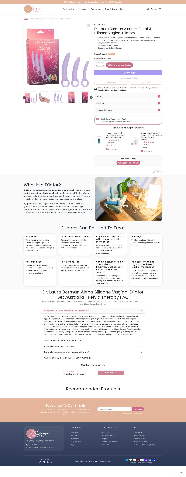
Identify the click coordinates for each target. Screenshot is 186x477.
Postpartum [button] (96, 9)
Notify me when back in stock (119, 65)
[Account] (152, 9)
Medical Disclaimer (140, 442)
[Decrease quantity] (96, 65)
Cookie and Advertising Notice (144, 445)
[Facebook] (40, 462)
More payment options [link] (128, 78)
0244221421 (33, 445)
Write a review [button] (111, 373)
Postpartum (75, 438)
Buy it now (111, 83)
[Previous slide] (24, 395)
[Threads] (48, 462)
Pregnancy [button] (82, 9)
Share (158, 171)
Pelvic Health (75, 432)
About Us (105, 432)
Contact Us (106, 445)
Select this (112, 149)
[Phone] (51, 462)
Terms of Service (127, 413)
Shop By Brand (111, 9)
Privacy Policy (139, 413)
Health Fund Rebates (109, 442)
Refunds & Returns (108, 435)
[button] (148, 9)
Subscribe (137, 409)
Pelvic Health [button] (68, 9)
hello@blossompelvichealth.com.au (41, 447)
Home (26, 19)
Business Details (139, 438)
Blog (121, 9)
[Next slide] (91, 97)
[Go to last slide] (24, 97)
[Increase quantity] (103, 65)
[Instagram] (44, 462)
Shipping (105, 438)
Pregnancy (74, 435)
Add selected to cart (128, 163)
